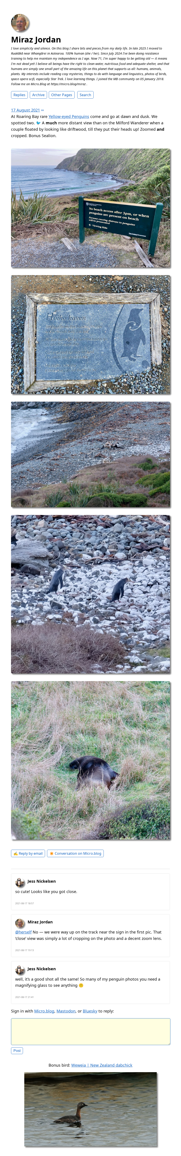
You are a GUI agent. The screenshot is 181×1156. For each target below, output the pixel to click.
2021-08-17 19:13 (24, 950)
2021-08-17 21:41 (24, 997)
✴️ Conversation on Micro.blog (75, 853)
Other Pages (61, 94)
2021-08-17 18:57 (24, 903)
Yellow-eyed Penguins (69, 116)
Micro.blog (44, 1011)
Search (85, 94)
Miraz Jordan (36, 39)
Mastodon (66, 1011)
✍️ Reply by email (28, 853)
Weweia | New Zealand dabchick (101, 1065)
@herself (23, 932)
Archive (38, 94)
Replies (19, 94)
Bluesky (90, 1011)
